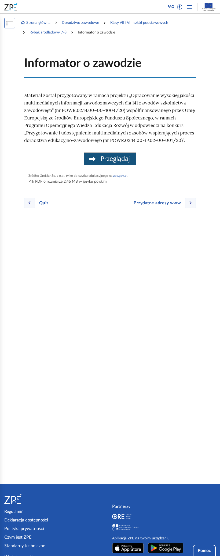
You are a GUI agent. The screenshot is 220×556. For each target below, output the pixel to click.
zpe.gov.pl (120, 175)
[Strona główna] (29, 499)
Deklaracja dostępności (26, 520)
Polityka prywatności (24, 529)
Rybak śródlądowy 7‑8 (48, 32)
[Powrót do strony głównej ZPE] (11, 6)
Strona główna (38, 23)
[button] (180, 7)
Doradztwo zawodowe (80, 23)
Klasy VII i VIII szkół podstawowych (139, 23)
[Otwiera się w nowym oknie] (128, 548)
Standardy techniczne (24, 546)
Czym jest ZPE (17, 537)
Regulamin (14, 511)
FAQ (170, 7)
